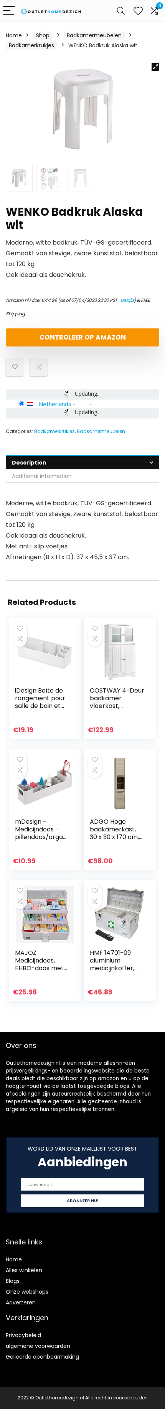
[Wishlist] (138, 11)
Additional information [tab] (42, 476)
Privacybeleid (23, 1335)
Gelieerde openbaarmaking (42, 1357)
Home (14, 35)
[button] (155, 67)
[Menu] (9, 11)
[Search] (121, 11)
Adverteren (21, 1302)
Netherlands (55, 404)
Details (127, 300)
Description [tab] (29, 462)
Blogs (13, 1281)
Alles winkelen (24, 1270)
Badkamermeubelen (94, 35)
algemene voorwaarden (38, 1346)
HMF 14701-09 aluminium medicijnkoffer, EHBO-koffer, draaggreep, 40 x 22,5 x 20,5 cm (116, 972)
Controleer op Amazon (83, 337)
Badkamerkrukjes (31, 45)
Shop (43, 35)
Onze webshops (27, 1292)
